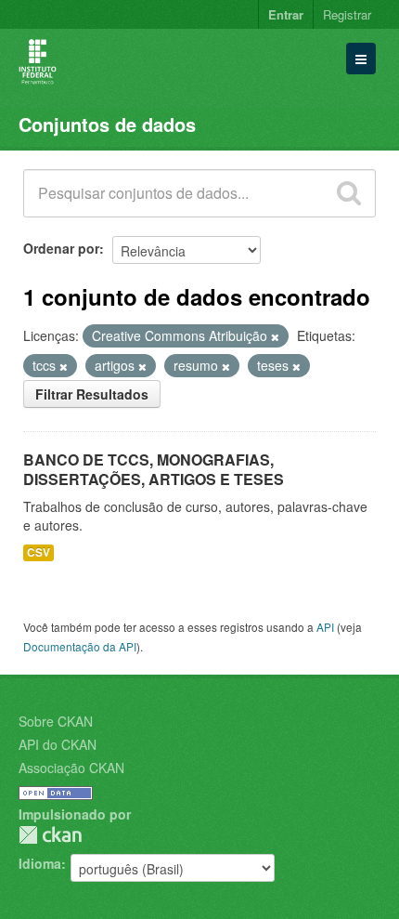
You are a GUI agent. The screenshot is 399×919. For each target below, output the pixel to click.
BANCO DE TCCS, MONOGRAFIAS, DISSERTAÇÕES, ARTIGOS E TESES (153, 469)
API (325, 627)
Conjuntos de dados (107, 124)
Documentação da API (79, 646)
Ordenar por (61, 248)
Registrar (347, 14)
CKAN (50, 835)
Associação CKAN (71, 767)
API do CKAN (58, 744)
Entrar (285, 14)
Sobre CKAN (56, 721)
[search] (349, 193)
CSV (38, 552)
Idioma (40, 863)
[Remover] (275, 336)
